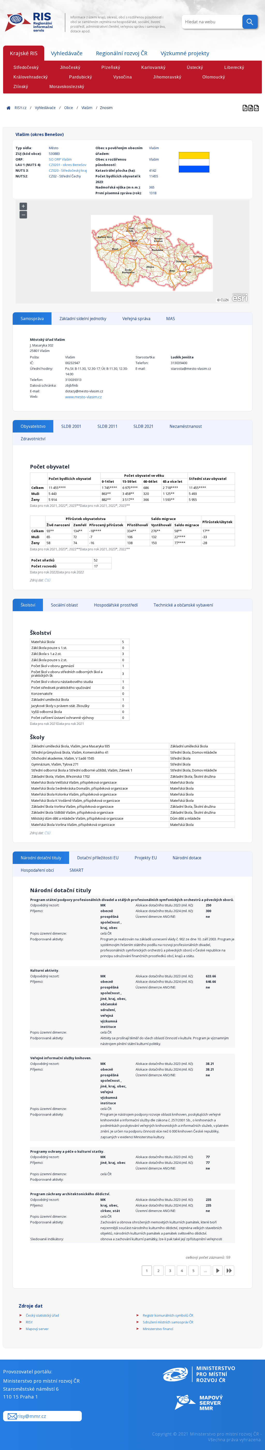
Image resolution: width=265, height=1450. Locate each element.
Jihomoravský (167, 77)
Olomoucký (213, 77)
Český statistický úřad (42, 1315)
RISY (29, 1322)
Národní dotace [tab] (187, 858)
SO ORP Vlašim (60, 159)
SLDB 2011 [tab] (108, 426)
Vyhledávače (67, 53)
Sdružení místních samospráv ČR (168, 1322)
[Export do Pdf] (245, 107)
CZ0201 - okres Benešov (67, 164)
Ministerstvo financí (158, 1328)
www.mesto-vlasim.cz (83, 396)
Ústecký (195, 67)
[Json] (256, 107)
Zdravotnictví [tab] (33, 439)
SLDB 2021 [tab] (144, 426)
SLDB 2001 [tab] (71, 426)
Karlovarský (153, 67)
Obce (68, 107)
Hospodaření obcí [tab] (37, 870)
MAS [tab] (170, 318)
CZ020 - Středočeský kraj (68, 170)
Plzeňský (110, 67)
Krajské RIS (24, 53)
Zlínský (20, 86)
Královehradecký (30, 77)
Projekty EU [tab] (146, 858)
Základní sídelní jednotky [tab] (83, 318)
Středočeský (26, 67)
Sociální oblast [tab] (64, 605)
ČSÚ (47, 580)
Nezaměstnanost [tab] (186, 426)
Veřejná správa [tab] (136, 318)
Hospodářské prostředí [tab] (116, 605)
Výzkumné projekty (185, 53)
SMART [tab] (77, 870)
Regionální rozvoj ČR (121, 53)
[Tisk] (251, 107)
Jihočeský (70, 67)
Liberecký (234, 67)
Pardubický (80, 77)
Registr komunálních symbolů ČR (168, 1315)
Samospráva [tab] (32, 318)
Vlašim (87, 107)
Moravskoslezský (66, 86)
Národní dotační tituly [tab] (41, 858)
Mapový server (37, 1328)
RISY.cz (20, 107)
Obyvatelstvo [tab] (33, 426)
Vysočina (122, 77)
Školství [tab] (28, 605)
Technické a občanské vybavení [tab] (183, 605)
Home (8, 107)
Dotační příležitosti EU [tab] (98, 858)
